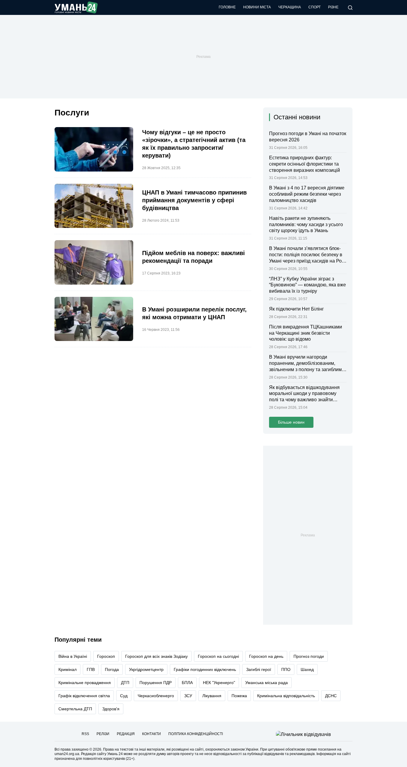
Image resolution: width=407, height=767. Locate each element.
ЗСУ (188, 695)
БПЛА (187, 682)
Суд (124, 695)
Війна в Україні (72, 656)
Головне (227, 7)
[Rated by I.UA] (303, 734)
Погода (112, 669)
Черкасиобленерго (156, 695)
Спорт (314, 7)
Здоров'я (110, 708)
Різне (333, 7)
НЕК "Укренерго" (219, 682)
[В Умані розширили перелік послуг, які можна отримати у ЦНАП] (94, 319)
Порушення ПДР (155, 682)
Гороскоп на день (266, 656)
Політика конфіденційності (195, 734)
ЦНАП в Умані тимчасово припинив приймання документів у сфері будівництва (194, 200)
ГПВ (91, 669)
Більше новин (291, 422)
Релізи (103, 734)
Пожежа (239, 695)
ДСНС (331, 695)
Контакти (151, 734)
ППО (286, 669)
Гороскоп (106, 656)
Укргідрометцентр (146, 669)
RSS (85, 734)
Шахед (307, 669)
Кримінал (67, 669)
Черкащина (289, 7)
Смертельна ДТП (75, 708)
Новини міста (257, 7)
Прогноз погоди (308, 656)
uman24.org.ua (67, 754)
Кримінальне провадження (84, 682)
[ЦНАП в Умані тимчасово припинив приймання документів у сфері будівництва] (94, 206)
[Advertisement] (203, 56)
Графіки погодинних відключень (205, 669)
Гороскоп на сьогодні (218, 656)
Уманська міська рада (266, 682)
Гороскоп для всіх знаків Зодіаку (156, 656)
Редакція (126, 734)
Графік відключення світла (84, 695)
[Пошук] (350, 7)
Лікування (211, 695)
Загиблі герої (258, 669)
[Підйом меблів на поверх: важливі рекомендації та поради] (94, 262)
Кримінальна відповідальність (286, 695)
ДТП (125, 682)
